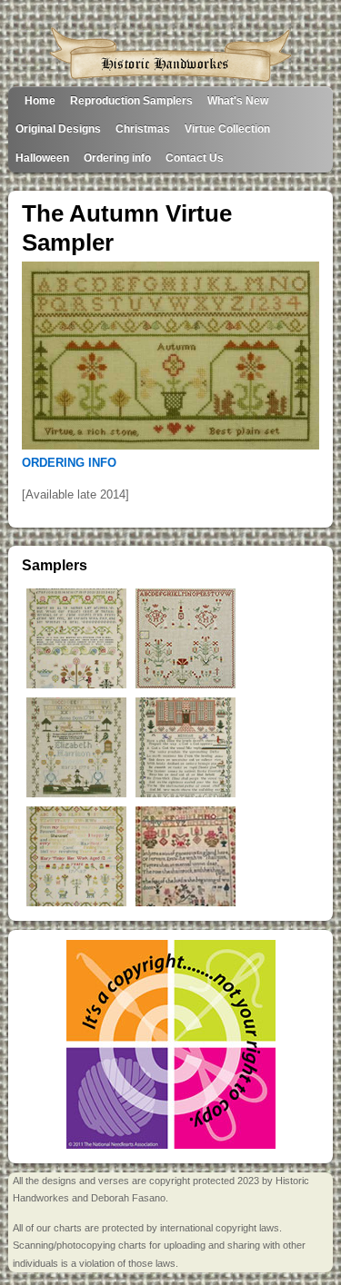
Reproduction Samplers (131, 100)
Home (40, 100)
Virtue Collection (227, 128)
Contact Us (194, 157)
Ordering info (117, 157)
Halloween (42, 157)
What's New (237, 100)
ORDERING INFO (69, 463)
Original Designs (58, 128)
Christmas (142, 128)
